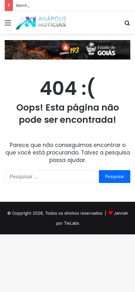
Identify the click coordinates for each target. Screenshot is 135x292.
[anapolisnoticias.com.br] (41, 22)
